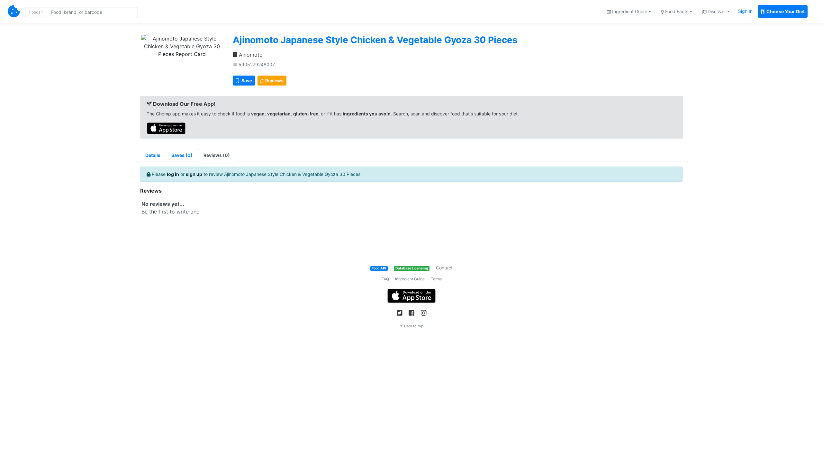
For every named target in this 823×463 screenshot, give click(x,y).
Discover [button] (716, 11)
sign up (194, 174)
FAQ (385, 279)
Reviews (274, 80)
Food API (379, 268)
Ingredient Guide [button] (629, 11)
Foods (34, 12)
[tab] (182, 155)
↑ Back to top (411, 326)
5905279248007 (256, 64)
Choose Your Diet (785, 11)
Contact (444, 267)
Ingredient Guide (410, 279)
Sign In (745, 11)
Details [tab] (152, 155)
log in (173, 174)
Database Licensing (411, 268)
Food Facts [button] (676, 11)
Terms (436, 279)
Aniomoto (250, 54)
